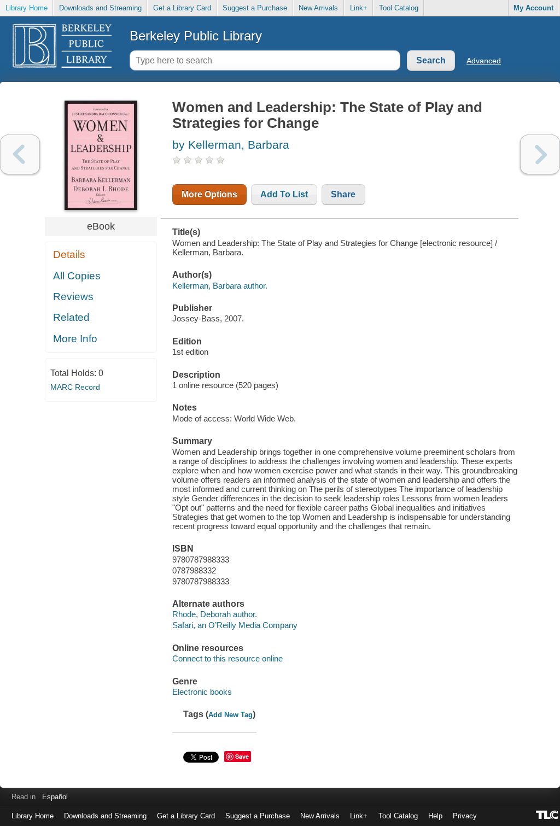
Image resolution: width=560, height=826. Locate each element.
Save (242, 756)
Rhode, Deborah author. (214, 614)
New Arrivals (318, 8)
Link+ (359, 8)
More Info (75, 338)
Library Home (26, 8)
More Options (209, 194)
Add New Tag (230, 715)
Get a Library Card (182, 8)
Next (540, 154)
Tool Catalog (398, 8)
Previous (20, 154)
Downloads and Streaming (100, 8)
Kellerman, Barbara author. (219, 285)
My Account (533, 8)
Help (435, 816)
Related (71, 317)
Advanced (483, 60)
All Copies (77, 276)
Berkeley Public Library (196, 35)
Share (343, 194)
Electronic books (202, 691)
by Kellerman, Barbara (230, 144)
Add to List (284, 194)
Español (55, 797)
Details (69, 254)
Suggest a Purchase (255, 8)
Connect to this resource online (227, 658)
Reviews (73, 296)
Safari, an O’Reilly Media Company (235, 625)
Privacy (465, 816)
